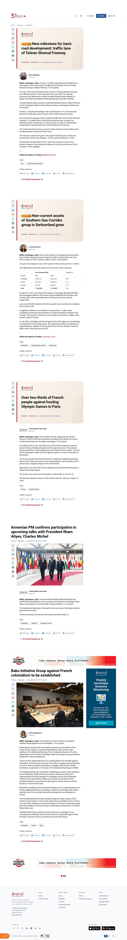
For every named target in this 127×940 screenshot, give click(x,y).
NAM (41, 825)
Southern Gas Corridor (39, 345)
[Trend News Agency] (17, 894)
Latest (40, 896)
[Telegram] (31, 928)
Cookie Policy (103, 904)
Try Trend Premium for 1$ (32, 179)
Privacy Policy (103, 899)
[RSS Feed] (40, 928)
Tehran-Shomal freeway (34, 163)
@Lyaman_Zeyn (49, 337)
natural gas (52, 345)
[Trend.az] (18, 16)
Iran (22, 163)
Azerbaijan (24, 345)
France (23, 489)
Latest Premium (43, 899)
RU (113, 936)
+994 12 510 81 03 (17, 912)
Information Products (85, 899)
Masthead (62, 899)
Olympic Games (34, 489)
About (60, 896)
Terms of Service (104, 896)
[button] (13, 29)
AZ (109, 936)
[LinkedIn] (35, 928)
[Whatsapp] (13, 928)
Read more (32, 77)
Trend (50, 88)
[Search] (76, 16)
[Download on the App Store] (95, 928)
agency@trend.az (17, 915)
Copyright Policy (104, 901)
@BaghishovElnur (49, 155)
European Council (46, 623)
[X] (22, 928)
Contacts (61, 901)
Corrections (62, 907)
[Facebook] (18, 928)
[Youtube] (27, 928)
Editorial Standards (64, 904)
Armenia (34, 623)
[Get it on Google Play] (108, 928)
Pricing (81, 896)
